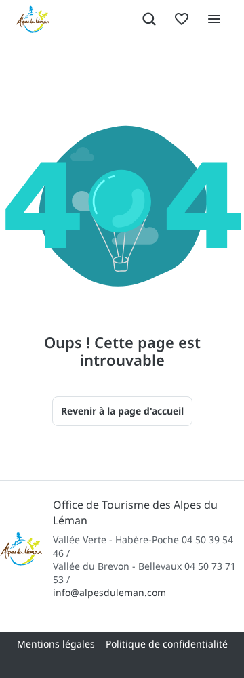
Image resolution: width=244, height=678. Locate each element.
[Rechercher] (149, 19)
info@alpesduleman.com (109, 592)
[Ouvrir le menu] (214, 19)
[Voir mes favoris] (181, 19)
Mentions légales (56, 643)
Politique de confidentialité (167, 643)
